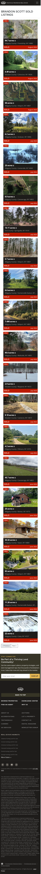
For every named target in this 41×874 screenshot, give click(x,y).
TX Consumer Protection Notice (13, 869)
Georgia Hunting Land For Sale (9, 754)
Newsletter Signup (30, 727)
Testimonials (6, 720)
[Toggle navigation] (37, 3)
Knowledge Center (30, 701)
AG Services (6, 727)
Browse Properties (9, 701)
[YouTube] (11, 767)
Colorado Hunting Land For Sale (9, 748)
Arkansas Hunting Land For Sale (9, 745)
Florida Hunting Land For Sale (9, 751)
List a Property (28, 716)
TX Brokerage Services (30, 869)
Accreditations (7, 716)
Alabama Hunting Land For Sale (9, 738)
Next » (14, 646)
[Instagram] (16, 767)
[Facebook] (2, 767)
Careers (4, 724)
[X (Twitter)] (7, 767)
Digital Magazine (29, 724)
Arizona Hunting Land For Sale (9, 742)
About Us (5, 713)
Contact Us (26, 720)
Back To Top (20, 695)
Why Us (25, 704)
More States (5, 760)
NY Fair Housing (5, 871)
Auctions (25, 713)
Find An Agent (7, 704)
